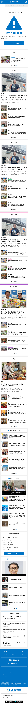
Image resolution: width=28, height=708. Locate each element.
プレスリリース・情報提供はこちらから (10, 671)
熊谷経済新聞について (6, 669)
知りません (7, 549)
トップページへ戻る (14, 43)
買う (17, 5)
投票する (9, 553)
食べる (7, 5)
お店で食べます (8, 542)
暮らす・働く (21, 5)
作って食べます (8, 540)
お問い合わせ (4, 674)
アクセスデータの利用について (8, 672)
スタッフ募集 (4, 676)
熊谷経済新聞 (14, 2)
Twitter (12, 663)
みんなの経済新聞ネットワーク (14, 690)
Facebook (8, 663)
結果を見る (19, 553)
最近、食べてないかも (10, 544)
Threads (19, 663)
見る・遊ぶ (12, 5)
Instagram (15, 663)
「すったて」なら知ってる (11, 547)
